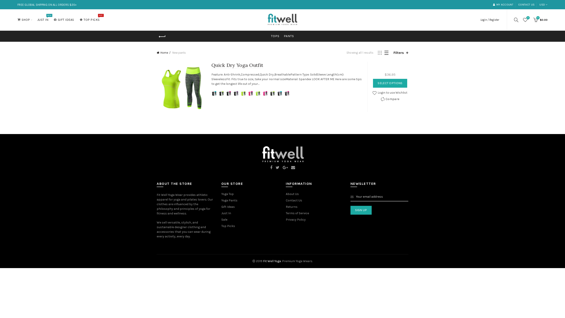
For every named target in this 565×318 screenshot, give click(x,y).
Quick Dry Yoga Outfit (237, 65)
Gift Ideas (66, 20)
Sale (224, 219)
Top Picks (93, 18)
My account (504, 4)
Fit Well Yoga (272, 261)
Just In (44, 18)
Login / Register (489, 19)
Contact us (526, 4)
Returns (292, 207)
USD (542, 4)
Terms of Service (297, 213)
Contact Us (294, 200)
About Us (292, 194)
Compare (392, 99)
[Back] (162, 36)
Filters (399, 53)
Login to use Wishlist (392, 93)
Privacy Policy (296, 219)
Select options (390, 83)
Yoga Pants (229, 200)
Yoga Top (227, 194)
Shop (26, 20)
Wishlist (528, 18)
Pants (289, 36)
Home (164, 52)
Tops (275, 36)
